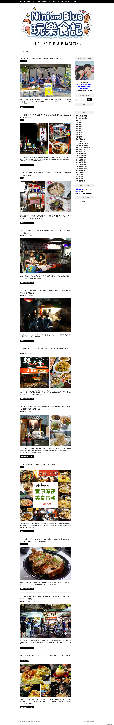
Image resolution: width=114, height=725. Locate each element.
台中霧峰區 (87, 147)
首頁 (21, 1)
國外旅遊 (60, 1)
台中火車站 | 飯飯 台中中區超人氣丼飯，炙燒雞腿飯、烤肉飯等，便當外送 (40, 58)
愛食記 (84, 191)
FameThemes (92, 721)
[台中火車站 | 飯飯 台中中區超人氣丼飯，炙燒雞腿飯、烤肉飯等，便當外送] (45, 80)
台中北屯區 (85, 143)
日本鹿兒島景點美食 (81, 166)
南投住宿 (84, 116)
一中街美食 (79, 122)
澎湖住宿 (78, 120)
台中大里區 (79, 147)
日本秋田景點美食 (81, 156)
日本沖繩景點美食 (81, 164)
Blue (26, 177)
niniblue (30, 60)
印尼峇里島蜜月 (80, 181)
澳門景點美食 (80, 179)
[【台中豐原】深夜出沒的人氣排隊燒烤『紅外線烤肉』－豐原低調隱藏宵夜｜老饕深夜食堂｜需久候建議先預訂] (45, 255)
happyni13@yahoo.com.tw (84, 84)
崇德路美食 (79, 137)
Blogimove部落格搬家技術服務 (107, 724)
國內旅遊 (54, 1)
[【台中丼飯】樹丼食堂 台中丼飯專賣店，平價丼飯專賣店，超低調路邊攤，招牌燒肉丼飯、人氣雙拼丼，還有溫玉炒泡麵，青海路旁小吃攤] (45, 563)
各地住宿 (78, 116)
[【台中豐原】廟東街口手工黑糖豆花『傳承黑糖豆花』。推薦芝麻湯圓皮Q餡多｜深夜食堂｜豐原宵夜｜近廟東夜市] (45, 138)
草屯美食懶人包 (80, 149)
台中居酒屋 (79, 135)
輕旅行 (78, 193)
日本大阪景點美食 (81, 162)
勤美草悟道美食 (80, 139)
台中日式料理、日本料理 (25, 660)
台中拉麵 (78, 128)
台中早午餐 (79, 132)
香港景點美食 (80, 177)
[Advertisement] (84, 227)
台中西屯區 (85, 145)
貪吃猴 (22, 235)
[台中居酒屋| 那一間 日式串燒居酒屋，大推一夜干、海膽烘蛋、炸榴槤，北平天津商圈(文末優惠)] (45, 680)
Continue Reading (28, 107)
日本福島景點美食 (81, 153)
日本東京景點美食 (81, 158)
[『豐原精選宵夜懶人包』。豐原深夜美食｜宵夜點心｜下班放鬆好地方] (45, 495)
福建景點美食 (80, 174)
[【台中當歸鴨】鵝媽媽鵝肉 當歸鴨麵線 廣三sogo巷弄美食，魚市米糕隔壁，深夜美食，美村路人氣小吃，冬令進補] (45, 620)
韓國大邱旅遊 (80, 172)
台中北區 (78, 143)
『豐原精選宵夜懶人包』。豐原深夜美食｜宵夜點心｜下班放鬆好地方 (39, 464)
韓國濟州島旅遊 (80, 170)
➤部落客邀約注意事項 (84, 86)
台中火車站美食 (80, 141)
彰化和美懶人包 (80, 151)
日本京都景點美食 (81, 160)
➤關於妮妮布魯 (84, 88)
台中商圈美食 (36, 1)
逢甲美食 (78, 124)
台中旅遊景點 (27, 1)
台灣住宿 (67, 1)
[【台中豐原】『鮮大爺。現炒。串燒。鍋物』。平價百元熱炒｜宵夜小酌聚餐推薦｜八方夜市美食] (45, 372)
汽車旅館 (84, 118)
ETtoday (90, 193)
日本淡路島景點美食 (81, 168)
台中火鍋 (78, 130)
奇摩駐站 (84, 193)
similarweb (84, 201)
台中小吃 (22, 601)
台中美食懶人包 (46, 1)
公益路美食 (79, 126)
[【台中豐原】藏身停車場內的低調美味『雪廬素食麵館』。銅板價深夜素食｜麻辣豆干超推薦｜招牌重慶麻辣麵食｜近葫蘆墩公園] (45, 430)
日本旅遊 (73, 1)
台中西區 (78, 145)
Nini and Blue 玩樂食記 (57, 43)
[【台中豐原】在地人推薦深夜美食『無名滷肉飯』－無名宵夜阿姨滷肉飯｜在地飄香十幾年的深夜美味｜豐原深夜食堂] (45, 315)
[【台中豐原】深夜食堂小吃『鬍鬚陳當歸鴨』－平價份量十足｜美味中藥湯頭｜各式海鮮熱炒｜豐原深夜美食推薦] (45, 196)
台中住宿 (78, 118)
